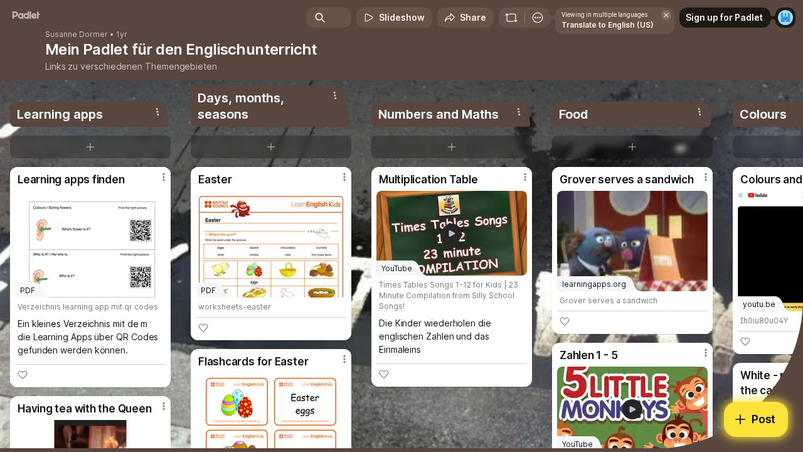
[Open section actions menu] (157, 111)
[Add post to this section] (90, 147)
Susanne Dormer (76, 34)
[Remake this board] (511, 18)
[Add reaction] (22, 374)
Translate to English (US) (607, 25)
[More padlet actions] (537, 18)
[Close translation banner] (666, 15)
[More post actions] (164, 177)
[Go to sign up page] (785, 18)
